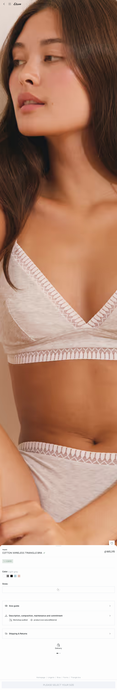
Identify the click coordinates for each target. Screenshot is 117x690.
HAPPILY (4, 549)
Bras (59, 677)
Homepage (40, 677)
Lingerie (51, 677)
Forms (65, 677)
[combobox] (58, 589)
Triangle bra (76, 677)
